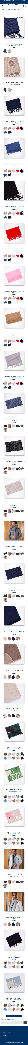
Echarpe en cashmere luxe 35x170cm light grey (14, 377)
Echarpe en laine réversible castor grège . (14, 671)
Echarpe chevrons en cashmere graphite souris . (14, 547)
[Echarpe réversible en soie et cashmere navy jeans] (14, 30)
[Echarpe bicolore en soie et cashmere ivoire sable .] (18, 758)
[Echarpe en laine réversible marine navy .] (14, 618)
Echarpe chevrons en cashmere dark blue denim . (14, 590)
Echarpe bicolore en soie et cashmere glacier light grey (14, 999)
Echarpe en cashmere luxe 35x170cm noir (14, 207)
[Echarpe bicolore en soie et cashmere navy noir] (22, 758)
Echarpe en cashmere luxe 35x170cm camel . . (14, 334)
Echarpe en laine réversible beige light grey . (14, 709)
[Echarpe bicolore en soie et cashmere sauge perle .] (18, 754)
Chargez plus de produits (14, 1015)
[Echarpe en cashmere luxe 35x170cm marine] (14, 108)
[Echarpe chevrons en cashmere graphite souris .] (10, 426)
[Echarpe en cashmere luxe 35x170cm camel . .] (10, 128)
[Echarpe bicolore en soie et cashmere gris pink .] (14, 754)
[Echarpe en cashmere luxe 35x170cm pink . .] (14, 128)
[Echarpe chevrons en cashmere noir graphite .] (18, 426)
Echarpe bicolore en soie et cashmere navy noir (14, 956)
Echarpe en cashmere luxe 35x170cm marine (14, 122)
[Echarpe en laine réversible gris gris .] (18, 639)
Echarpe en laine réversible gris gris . (14, 918)
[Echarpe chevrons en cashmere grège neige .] (14, 426)
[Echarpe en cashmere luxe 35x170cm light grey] (5, 128)
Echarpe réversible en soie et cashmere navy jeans (14, 45)
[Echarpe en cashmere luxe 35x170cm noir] (22, 128)
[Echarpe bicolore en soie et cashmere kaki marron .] (14, 734)
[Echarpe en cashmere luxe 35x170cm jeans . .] (5, 132)
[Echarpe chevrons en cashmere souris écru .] (5, 430)
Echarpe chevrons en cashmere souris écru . (14, 875)
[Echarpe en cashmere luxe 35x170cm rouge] (18, 128)
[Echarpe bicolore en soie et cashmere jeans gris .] (5, 758)
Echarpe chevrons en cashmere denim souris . (14, 419)
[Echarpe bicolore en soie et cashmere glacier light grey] (10, 754)
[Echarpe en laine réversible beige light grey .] (5, 639)
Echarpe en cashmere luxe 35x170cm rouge (14, 249)
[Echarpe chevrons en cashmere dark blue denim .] (5, 426)
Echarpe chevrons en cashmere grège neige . (14, 504)
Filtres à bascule (20, 17)
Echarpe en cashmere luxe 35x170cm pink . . (14, 292)
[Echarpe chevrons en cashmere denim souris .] (14, 405)
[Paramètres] (2, 6)
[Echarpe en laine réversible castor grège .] (10, 639)
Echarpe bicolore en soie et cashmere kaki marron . (14, 748)
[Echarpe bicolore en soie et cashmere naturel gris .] (10, 758)
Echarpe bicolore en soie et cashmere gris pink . (14, 833)
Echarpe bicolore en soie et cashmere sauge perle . (14, 790)
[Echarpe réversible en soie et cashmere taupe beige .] (10, 51)
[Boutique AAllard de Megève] (13, 6)
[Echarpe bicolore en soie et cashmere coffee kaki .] (14, 758)
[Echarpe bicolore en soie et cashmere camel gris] (5, 754)
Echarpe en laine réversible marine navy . (14, 632)
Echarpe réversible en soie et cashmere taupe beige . (14, 83)
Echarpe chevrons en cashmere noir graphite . (14, 462)
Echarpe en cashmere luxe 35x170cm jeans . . (14, 164)
